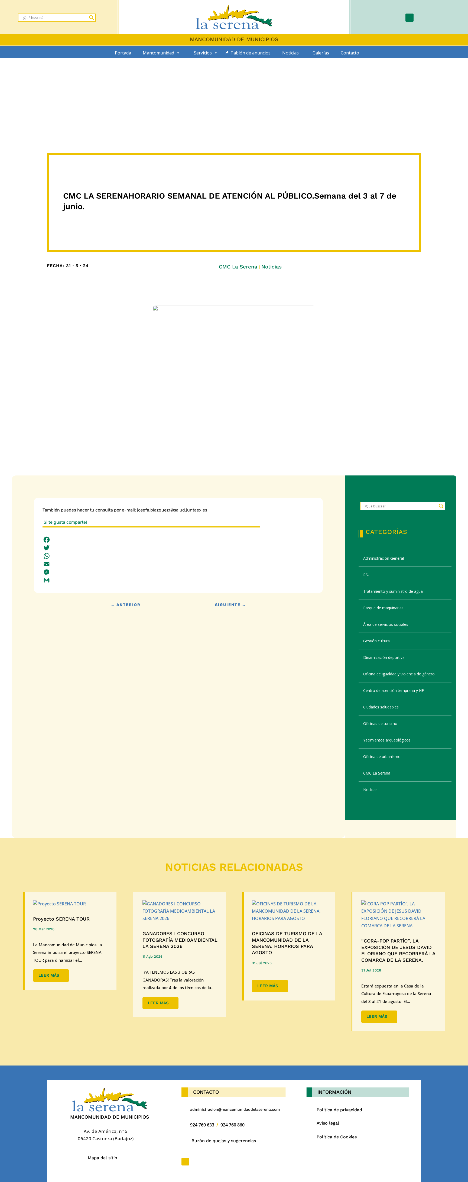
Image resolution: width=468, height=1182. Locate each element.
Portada (123, 53)
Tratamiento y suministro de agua (393, 591)
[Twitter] (178, 548)
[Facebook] (178, 540)
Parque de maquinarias (383, 607)
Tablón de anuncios (250, 53)
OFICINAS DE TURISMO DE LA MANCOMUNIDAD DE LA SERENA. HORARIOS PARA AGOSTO (287, 943)
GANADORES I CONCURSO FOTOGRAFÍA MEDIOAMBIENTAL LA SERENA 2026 (179, 940)
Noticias (290, 53)
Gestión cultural (377, 640)
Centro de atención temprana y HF (393, 690)
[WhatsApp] (178, 556)
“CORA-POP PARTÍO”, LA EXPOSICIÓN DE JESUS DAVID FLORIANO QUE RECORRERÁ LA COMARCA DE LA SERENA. (398, 950)
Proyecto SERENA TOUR (61, 919)
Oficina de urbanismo (382, 756)
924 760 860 (232, 1125)
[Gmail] (178, 580)
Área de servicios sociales (385, 624)
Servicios (203, 53)
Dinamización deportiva (384, 657)
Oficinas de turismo (380, 723)
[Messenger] (178, 572)
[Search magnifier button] (91, 17)
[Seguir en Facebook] (409, 18)
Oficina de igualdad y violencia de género (399, 673)
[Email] (178, 564)
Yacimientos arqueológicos (387, 740)
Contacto (350, 53)
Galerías (321, 53)
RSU (366, 574)
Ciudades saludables (381, 707)
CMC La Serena (238, 267)
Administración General (383, 558)
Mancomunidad (158, 53)
